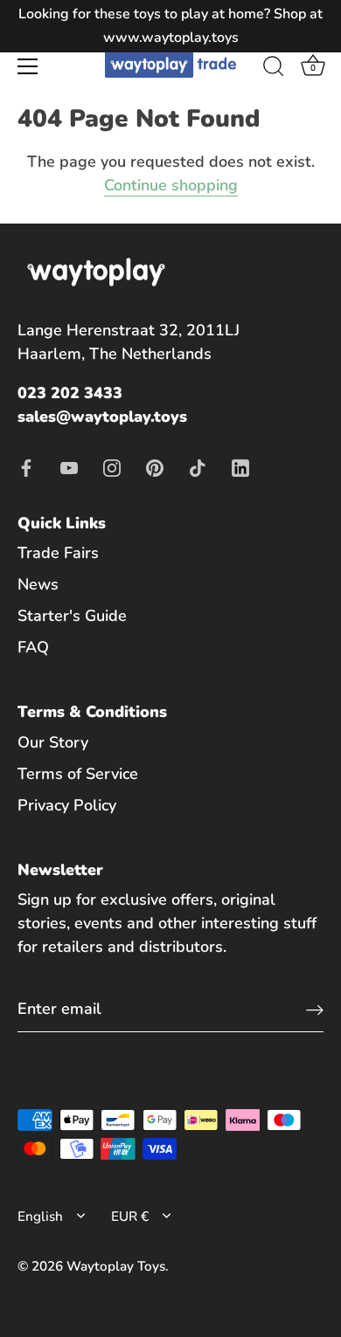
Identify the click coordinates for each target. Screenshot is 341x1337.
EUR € (130, 1217)
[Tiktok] (197, 466)
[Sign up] (315, 1009)
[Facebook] (26, 466)
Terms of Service (77, 773)
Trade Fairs (58, 552)
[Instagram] (112, 466)
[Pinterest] (155, 466)
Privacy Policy (66, 805)
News (38, 584)
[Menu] (28, 66)
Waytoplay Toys (115, 1266)
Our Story (52, 742)
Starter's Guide (72, 615)
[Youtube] (69, 466)
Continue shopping (171, 185)
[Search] (273, 69)
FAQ (33, 647)
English (40, 1217)
